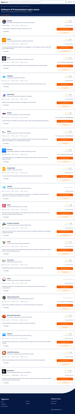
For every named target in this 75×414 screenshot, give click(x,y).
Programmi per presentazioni (14, 6)
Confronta (65, 32)
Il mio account (54, 401)
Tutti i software (6, 14)
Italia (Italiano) (57, 409)
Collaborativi (5, 6)
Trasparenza (3, 404)
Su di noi (27, 401)
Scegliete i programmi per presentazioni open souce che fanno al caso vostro (16, 11)
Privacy (2, 401)
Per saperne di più (65, 29)
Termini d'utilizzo (4, 406)
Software (28, 403)
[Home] (1, 6)
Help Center (53, 403)
